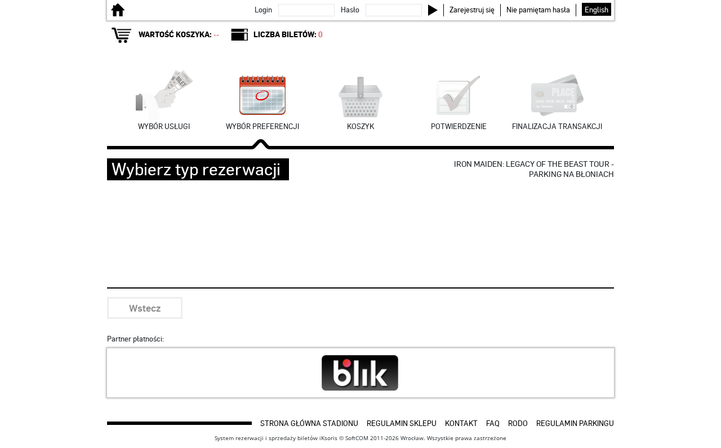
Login (263, 9)
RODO (518, 423)
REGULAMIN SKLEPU (402, 423)
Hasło (350, 9)
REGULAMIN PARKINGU (575, 423)
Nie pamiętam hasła (538, 9)
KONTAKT (461, 423)
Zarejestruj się (472, 9)
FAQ (493, 423)
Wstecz (145, 307)
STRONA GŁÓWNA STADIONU (309, 423)
